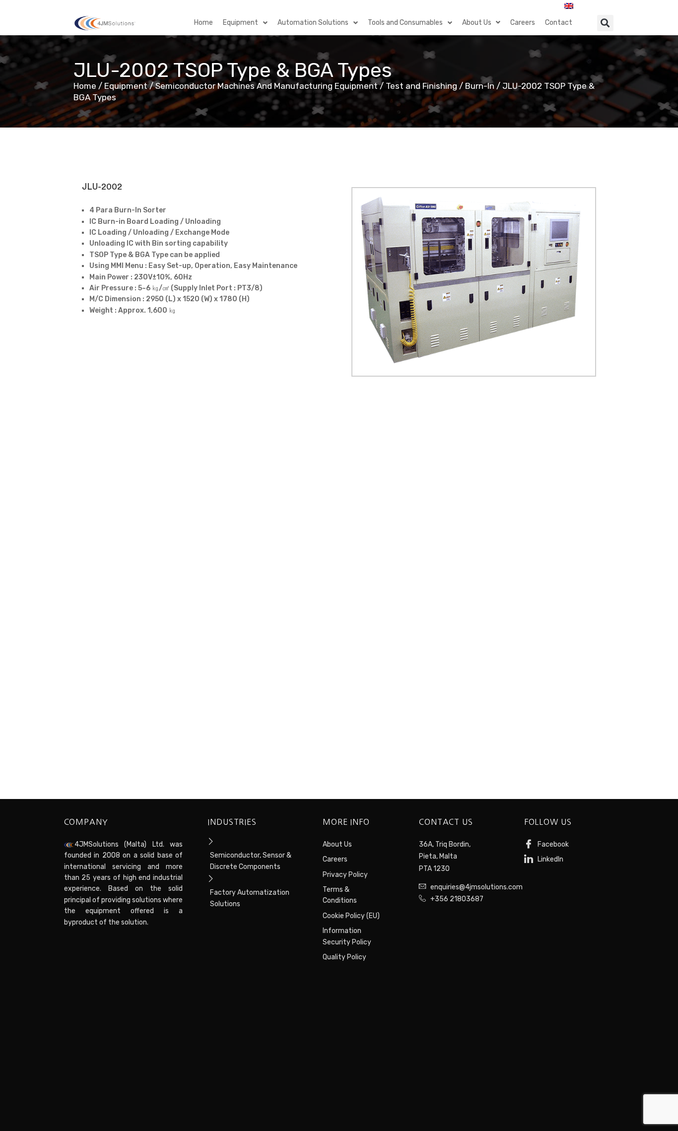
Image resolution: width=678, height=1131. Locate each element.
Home (84, 86)
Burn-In (479, 86)
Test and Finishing (421, 86)
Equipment (125, 86)
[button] (605, 23)
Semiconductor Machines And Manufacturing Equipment (266, 86)
